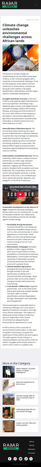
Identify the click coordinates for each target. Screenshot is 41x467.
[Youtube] (20, 458)
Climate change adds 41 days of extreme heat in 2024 (25, 398)
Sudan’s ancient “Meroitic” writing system (26, 424)
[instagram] (15, 458)
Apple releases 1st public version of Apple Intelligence (25, 370)
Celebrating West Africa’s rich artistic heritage (26, 410)
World (31, 445)
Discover (31, 453)
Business (31, 449)
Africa (31, 441)
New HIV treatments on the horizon (25, 383)
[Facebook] (9, 458)
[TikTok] (26, 458)
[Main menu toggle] (36, 4)
